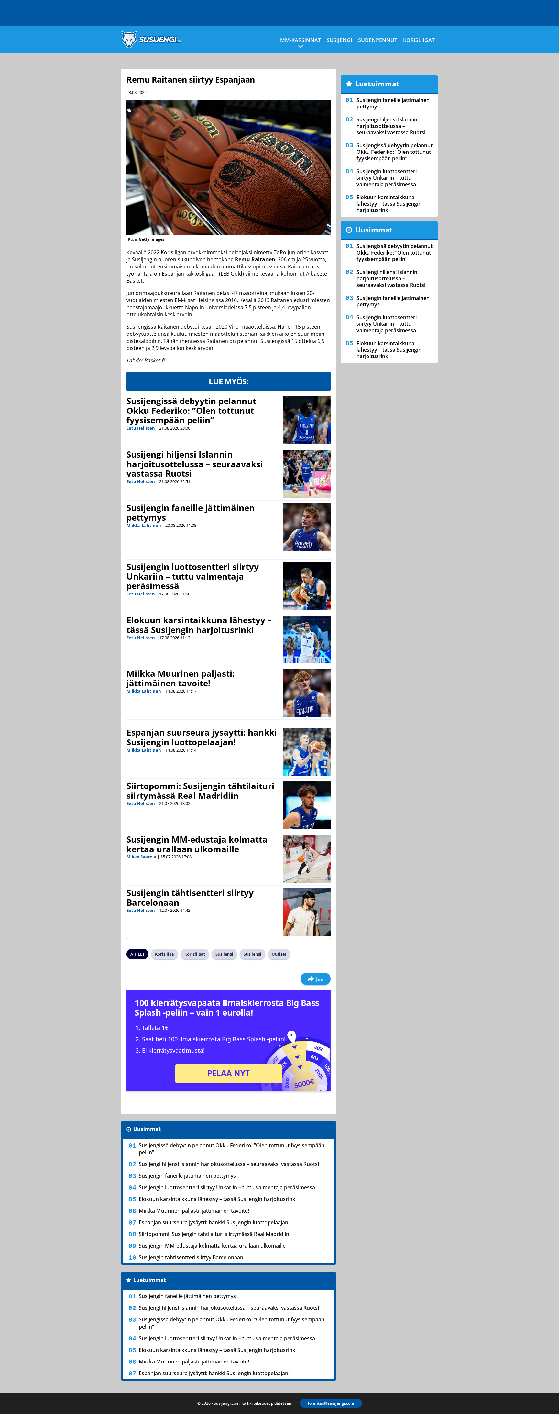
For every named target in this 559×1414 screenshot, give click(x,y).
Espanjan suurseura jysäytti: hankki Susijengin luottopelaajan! (201, 737)
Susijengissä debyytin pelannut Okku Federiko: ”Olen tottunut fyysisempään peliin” (191, 410)
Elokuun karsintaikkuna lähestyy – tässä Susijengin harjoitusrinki (199, 625)
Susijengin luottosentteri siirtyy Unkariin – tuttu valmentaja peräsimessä (192, 576)
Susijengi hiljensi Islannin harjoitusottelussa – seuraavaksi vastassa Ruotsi (194, 464)
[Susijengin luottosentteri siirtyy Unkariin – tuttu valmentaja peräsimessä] (307, 586)
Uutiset (279, 954)
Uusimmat (147, 1129)
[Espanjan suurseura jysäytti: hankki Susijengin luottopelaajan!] (307, 752)
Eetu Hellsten (140, 428)
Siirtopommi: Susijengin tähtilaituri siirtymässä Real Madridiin (200, 790)
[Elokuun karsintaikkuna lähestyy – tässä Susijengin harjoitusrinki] (307, 639)
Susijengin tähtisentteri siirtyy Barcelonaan (190, 897)
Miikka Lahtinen (143, 525)
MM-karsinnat (300, 40)
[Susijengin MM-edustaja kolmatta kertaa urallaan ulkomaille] (307, 859)
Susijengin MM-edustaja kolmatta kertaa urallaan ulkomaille (197, 844)
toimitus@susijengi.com (331, 1403)
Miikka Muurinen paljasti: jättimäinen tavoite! (180, 678)
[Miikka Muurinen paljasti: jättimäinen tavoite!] (307, 693)
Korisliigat (419, 40)
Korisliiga (164, 954)
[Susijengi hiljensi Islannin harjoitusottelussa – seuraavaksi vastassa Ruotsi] (307, 474)
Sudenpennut (377, 40)
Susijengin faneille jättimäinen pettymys (190, 512)
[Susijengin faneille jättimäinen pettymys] (307, 527)
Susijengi (339, 40)
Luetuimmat (149, 1280)
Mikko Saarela (141, 857)
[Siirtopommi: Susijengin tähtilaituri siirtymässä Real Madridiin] (307, 805)
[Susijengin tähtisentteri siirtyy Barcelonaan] (307, 912)
